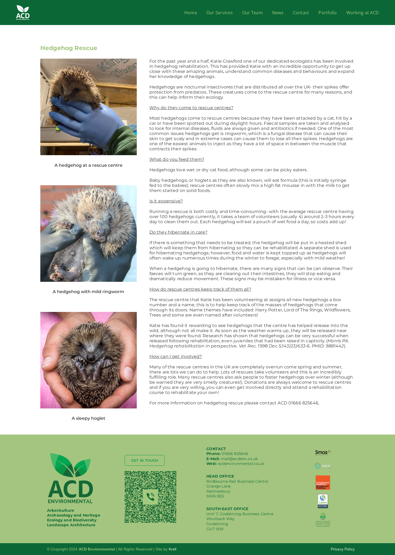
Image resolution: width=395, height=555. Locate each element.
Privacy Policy (343, 549)
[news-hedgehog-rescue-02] (88, 187)
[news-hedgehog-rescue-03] (88, 313)
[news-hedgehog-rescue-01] (88, 60)
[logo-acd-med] (70, 454)
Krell (173, 549)
